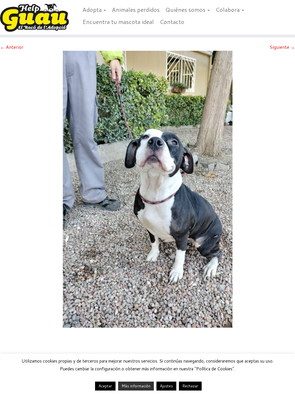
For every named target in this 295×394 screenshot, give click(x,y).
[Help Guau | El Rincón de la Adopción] (34, 17)
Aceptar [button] (105, 386)
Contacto (172, 22)
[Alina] (147, 188)
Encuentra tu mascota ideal (118, 22)
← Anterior (12, 47)
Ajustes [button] (166, 386)
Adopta (92, 9)
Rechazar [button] (190, 386)
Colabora (228, 9)
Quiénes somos (186, 9)
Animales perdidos (136, 9)
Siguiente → (282, 47)
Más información (136, 386)
